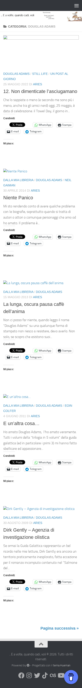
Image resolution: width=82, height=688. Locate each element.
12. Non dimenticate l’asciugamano (40, 91)
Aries (37, 84)
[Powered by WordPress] (28, 665)
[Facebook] (21, 675)
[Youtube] (61, 675)
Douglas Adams (16, 73)
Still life (40, 73)
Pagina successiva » (59, 628)
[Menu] (76, 5)
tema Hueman (61, 665)
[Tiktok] (45, 675)
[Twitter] (37, 675)
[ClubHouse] (53, 675)
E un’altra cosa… (21, 423)
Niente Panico (18, 197)
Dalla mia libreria (18, 180)
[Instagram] (29, 675)
